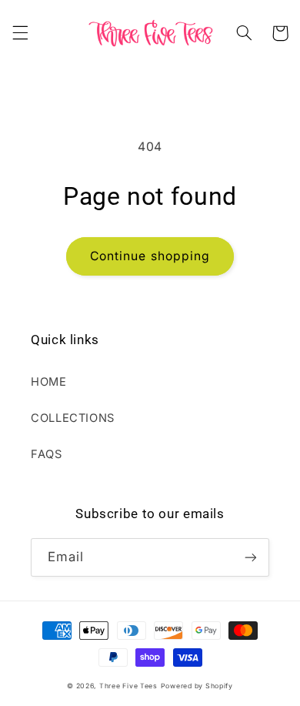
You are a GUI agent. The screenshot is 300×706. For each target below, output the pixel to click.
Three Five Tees (128, 686)
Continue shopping (150, 256)
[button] (20, 33)
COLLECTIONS (73, 418)
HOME (49, 382)
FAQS (46, 454)
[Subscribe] (250, 557)
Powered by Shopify (197, 686)
